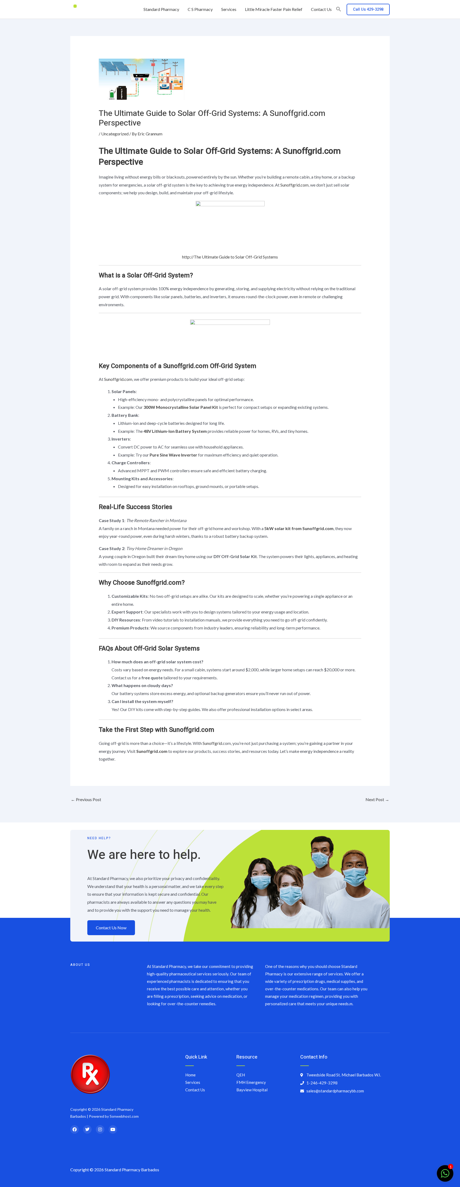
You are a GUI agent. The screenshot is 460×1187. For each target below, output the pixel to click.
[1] (445, 1175)
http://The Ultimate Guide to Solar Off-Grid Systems (230, 256)
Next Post (377, 799)
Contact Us (321, 9)
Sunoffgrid (212, 743)
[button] (338, 9)
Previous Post (86, 799)
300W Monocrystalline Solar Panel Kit (180, 407)
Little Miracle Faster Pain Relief (273, 9)
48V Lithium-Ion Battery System (175, 431)
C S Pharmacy (200, 9)
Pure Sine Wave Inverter (173, 454)
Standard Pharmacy (161, 9)
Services (228, 9)
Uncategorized (115, 133)
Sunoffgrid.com (294, 184)
